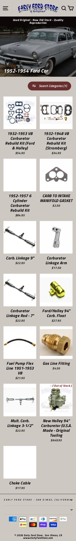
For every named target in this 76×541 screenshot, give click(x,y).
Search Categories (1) (52, 85)
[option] (38, 22)
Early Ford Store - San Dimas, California (38, 499)
